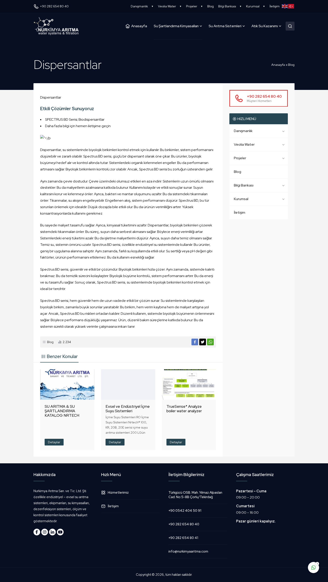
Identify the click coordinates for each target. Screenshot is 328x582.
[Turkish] (291, 6)
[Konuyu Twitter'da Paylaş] (202, 342)
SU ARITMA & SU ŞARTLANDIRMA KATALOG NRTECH (62, 411)
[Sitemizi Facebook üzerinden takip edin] (36, 532)
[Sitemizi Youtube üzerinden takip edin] (60, 532)
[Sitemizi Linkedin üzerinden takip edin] (52, 532)
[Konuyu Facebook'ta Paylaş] (194, 342)
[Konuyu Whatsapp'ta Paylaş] (210, 342)
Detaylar (54, 442)
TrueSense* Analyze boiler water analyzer (184, 408)
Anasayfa (278, 65)
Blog (291, 65)
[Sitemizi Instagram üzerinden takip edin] (44, 532)
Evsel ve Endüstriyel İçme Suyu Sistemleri (128, 408)
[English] (285, 6)
